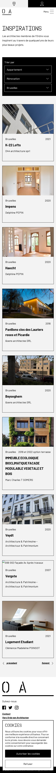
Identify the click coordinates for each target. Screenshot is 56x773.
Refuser (28, 763)
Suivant (46, 662)
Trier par (9, 62)
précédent (11, 662)
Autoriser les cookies (28, 753)
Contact (6, 713)
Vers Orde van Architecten (15, 717)
